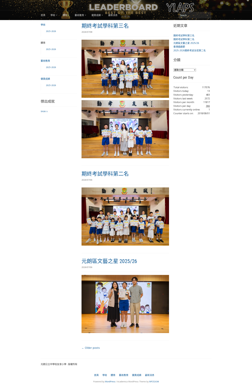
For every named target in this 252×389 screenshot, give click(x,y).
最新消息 (113, 15)
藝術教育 (79, 15)
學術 (52, 15)
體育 (65, 15)
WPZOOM (154, 381)
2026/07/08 (87, 32)
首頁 (43, 15)
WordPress (110, 381)
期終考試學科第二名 (105, 174)
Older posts (91, 347)
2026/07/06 (87, 179)
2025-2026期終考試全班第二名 (189, 50)
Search (207, 15)
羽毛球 (44, 111)
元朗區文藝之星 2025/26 (109, 261)
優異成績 (96, 15)
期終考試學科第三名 (105, 26)
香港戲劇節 (179, 46)
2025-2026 (51, 31)
